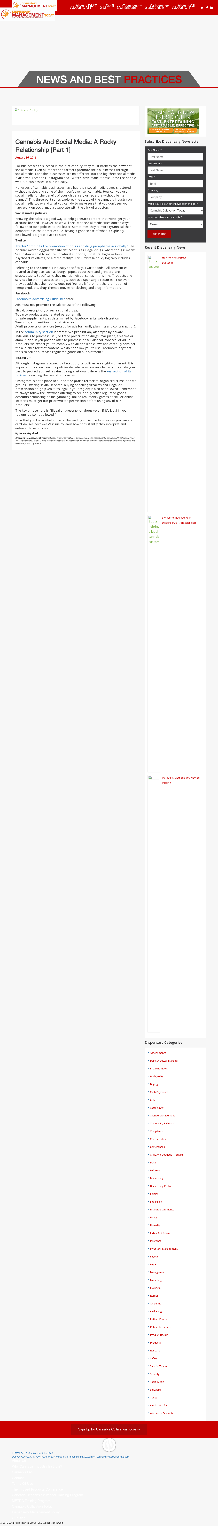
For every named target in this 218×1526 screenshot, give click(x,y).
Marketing (156, 1280)
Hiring (153, 1217)
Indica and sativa (160, 1233)
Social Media (157, 1381)
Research (155, 1350)
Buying (154, 1084)
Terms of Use (22, 1484)
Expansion (156, 1201)
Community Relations (162, 1123)
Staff (109, 5)
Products (155, 1342)
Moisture (155, 1287)
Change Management (162, 1115)
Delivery (155, 1170)
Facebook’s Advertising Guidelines (40, 299)
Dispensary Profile (161, 1186)
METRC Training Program (31, 1501)
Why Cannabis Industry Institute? (37, 1466)
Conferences (157, 1146)
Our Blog (18, 1518)
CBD (152, 1099)
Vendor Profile (158, 1405)
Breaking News (159, 1068)
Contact (18, 1478)
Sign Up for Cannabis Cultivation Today (107, 1429)
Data (153, 1162)
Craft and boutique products (167, 1154)
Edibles (154, 1193)
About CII (186, 5)
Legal (153, 1264)
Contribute (132, 5)
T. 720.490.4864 (41, 1456)
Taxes (153, 1397)
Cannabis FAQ (23, 1472)
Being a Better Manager (164, 1060)
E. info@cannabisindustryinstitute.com (72, 1456)
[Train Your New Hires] (175, 121)
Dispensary (156, 1178)
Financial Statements (162, 1209)
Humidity (155, 1225)
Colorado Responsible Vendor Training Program (47, 1495)
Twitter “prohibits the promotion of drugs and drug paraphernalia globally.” (71, 246)
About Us (19, 1461)
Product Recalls (159, 1334)
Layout (154, 1256)
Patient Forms (158, 1319)
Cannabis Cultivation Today (32, 1506)
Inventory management (164, 1248)
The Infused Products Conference (37, 1489)
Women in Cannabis (161, 1413)
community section (39, 332)
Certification (157, 1107)
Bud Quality (157, 1076)
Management (158, 1272)
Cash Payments (159, 1092)
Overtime (155, 1303)
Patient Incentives (160, 1327)
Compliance (156, 1131)
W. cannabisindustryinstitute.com (111, 1456)
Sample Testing (159, 1366)
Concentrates (158, 1139)
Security (154, 1374)
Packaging (156, 1311)
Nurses (154, 1295)
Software (155, 1389)
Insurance (155, 1240)
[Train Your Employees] (76, 115)
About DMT (86, 5)
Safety (154, 1358)
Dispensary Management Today (36, 1512)
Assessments (158, 1052)
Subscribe (159, 5)
